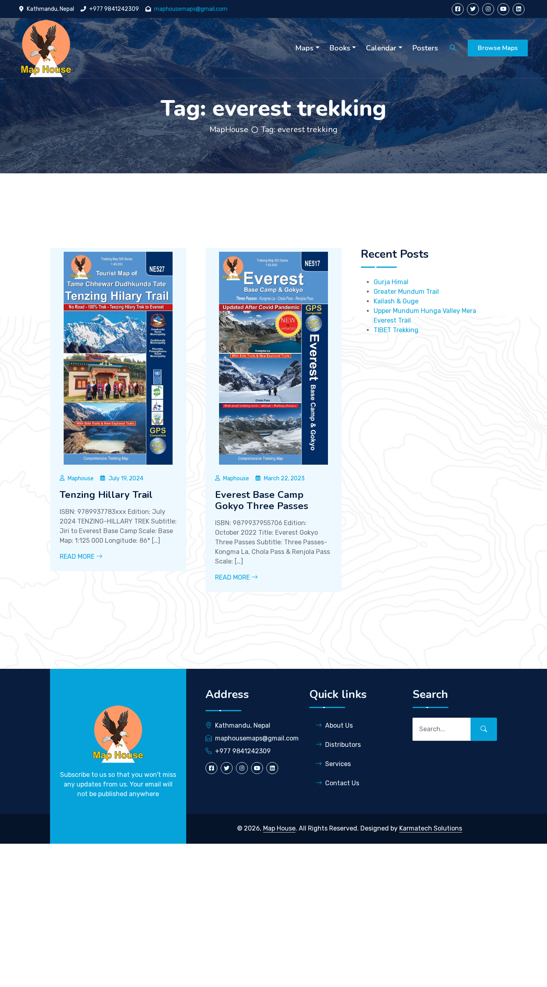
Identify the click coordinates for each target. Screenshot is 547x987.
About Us (339, 725)
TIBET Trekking (396, 330)
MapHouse (228, 129)
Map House (279, 828)
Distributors (343, 744)
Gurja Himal (391, 282)
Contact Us (342, 783)
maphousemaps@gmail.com (190, 9)
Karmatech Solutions (430, 828)
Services (338, 764)
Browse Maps (498, 48)
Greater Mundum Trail (406, 291)
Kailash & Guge (396, 301)
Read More (78, 556)
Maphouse (81, 478)
